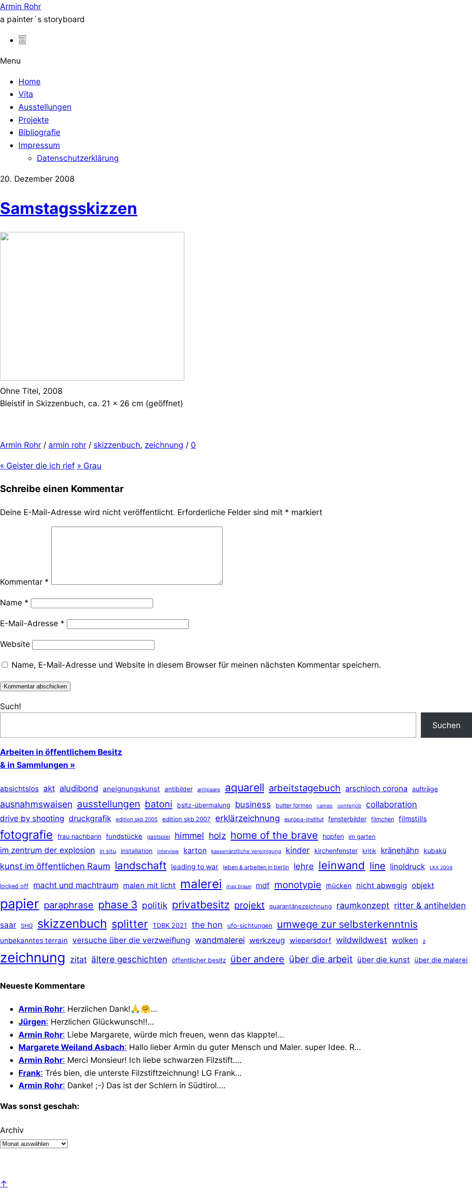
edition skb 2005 (137, 819)
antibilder (179, 789)
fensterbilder (347, 819)
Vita (25, 94)
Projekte (33, 120)
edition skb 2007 (186, 819)
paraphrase (69, 905)
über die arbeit (321, 959)
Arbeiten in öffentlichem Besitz (61, 752)
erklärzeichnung (247, 818)
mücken (339, 886)
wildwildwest (361, 940)
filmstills (413, 818)
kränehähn (400, 850)
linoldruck (407, 866)
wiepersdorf (310, 940)
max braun (238, 886)
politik (154, 905)
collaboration (391, 804)
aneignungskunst (131, 788)
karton (194, 850)
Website (15, 644)
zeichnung (164, 445)
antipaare (208, 789)
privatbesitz (201, 904)
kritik (369, 850)
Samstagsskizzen (68, 208)
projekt (249, 905)
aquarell (244, 787)
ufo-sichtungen (249, 925)
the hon (207, 924)
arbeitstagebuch (305, 788)
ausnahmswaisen (36, 804)
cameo (325, 805)
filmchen (382, 819)
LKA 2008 (441, 868)
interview (168, 851)
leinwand (342, 865)
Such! (10, 706)
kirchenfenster (336, 850)
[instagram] (22, 40)
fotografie (26, 835)
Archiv (12, 1130)
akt (49, 788)
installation (137, 850)
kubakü (435, 850)
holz (217, 835)
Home (29, 81)
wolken (405, 940)
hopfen (333, 836)
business (253, 804)
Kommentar (24, 582)
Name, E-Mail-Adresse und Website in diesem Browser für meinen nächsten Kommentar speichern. (196, 665)
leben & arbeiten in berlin (256, 867)
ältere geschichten (129, 959)
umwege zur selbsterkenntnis (347, 924)
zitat (78, 959)
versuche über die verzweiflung (131, 940)
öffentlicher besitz (199, 960)
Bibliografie (39, 132)
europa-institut (304, 819)
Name (14, 602)
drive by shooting (32, 818)
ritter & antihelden (430, 905)
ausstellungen (108, 804)
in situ (108, 851)
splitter (130, 924)
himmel (189, 835)
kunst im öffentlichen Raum (55, 866)
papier (19, 904)
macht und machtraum (75, 885)
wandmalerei (220, 940)
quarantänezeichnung (300, 906)
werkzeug (267, 940)
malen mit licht (149, 885)
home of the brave (274, 835)
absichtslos (19, 788)
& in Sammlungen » (37, 765)
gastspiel (158, 836)
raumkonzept (362, 905)
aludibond (78, 788)
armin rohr (67, 445)
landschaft (140, 865)
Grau (89, 465)
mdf (263, 885)
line (377, 866)
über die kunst (383, 959)
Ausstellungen (44, 107)
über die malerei (441, 960)
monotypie (297, 884)
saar (8, 925)
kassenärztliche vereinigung (246, 851)
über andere (257, 959)
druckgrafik (90, 818)
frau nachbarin (79, 836)
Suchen (446, 725)
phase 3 (117, 904)
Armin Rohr (20, 445)
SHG (27, 925)
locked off (14, 886)
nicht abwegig (381, 885)
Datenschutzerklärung (78, 158)
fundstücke (124, 836)
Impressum (39, 145)
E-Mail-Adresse (32, 623)
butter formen (294, 805)
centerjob (349, 805)
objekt (423, 885)
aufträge (425, 789)
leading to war (194, 866)
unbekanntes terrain (34, 940)
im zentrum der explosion (47, 850)
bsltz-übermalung (203, 805)
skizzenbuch (117, 445)
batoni (158, 804)
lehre (304, 866)
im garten (362, 836)
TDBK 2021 (170, 925)
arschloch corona (376, 788)
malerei (201, 884)
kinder (298, 850)
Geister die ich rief (37, 465)
